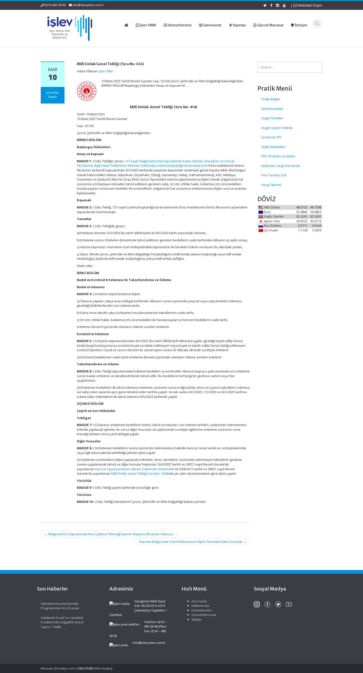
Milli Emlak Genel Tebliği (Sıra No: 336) (139, 473)
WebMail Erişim (309, 5)
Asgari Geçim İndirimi (277, 127)
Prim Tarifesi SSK (274, 175)
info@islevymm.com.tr (88, 5)
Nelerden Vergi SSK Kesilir (280, 165)
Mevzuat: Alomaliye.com (58, 668)
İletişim (196, 619)
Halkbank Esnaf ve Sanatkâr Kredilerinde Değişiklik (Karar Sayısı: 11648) (62, 622)
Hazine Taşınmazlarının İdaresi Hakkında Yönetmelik (134, 469)
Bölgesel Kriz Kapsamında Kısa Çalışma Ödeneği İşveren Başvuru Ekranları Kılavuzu (108, 534)
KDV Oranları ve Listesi (278, 156)
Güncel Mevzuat (203, 614)
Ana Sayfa (199, 601)
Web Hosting (103, 668)
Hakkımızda (200, 605)
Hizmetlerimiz (201, 610)
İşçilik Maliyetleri (273, 146)
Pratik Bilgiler (271, 99)
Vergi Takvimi (271, 185)
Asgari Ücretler (272, 118)
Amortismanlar (272, 108)
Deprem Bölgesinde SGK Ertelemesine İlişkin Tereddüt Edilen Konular (192, 541)
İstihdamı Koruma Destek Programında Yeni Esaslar (60, 606)
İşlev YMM (106, 71)
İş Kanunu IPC (271, 137)
